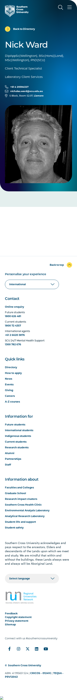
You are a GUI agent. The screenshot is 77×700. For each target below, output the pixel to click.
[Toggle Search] (60, 7)
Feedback (11, 613)
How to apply (13, 373)
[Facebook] (9, 648)
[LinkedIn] (36, 648)
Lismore (39, 95)
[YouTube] (45, 648)
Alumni (9, 453)
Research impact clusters (21, 498)
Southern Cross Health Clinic (23, 504)
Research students (17, 447)
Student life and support (20, 521)
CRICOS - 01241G (40, 673)
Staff (8, 464)
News (8, 378)
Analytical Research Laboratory (25, 516)
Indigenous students (18, 436)
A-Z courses (12, 401)
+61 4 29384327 (19, 86)
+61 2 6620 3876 (15, 335)
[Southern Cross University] (17, 11)
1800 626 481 (13, 316)
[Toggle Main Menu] (69, 7)
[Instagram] (18, 648)
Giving (9, 390)
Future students (15, 424)
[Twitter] (27, 648)
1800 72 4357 (13, 325)
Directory (11, 367)
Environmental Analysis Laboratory (27, 510)
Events (9, 384)
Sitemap (10, 624)
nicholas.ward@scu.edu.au (26, 91)
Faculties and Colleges (19, 487)
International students (19, 430)
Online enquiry (14, 306)
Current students (15, 441)
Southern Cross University (24, 665)
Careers (10, 395)
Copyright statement (18, 617)
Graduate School (15, 493)
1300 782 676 (13, 344)
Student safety (14, 527)
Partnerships (13, 458)
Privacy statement (16, 620)
